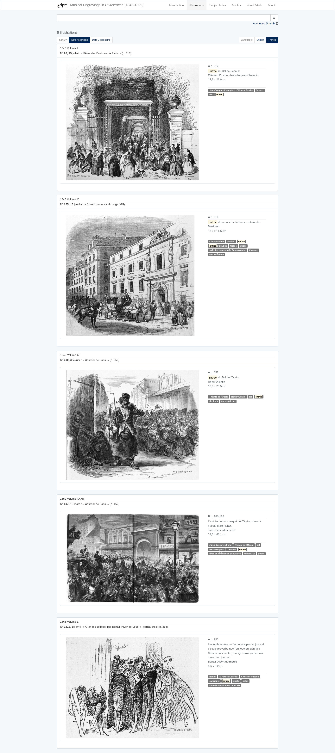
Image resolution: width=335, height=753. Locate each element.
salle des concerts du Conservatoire (227, 250)
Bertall (212, 677)
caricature (214, 681)
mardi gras (249, 553)
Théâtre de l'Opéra (218, 397)
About (271, 5)
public (243, 246)
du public (218, 246)
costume (231, 549)
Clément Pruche (245, 90)
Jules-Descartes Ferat (220, 545)
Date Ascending (79, 40)
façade (233, 246)
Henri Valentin (238, 397)
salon (245, 681)
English (260, 40)
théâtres (253, 250)
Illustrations (197, 5)
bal (210, 94)
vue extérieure (216, 254)
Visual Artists (254, 5)
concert (231, 241)
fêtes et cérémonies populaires (225, 553)
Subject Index (217, 5)
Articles (236, 5)
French (272, 40)
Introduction (176, 5)
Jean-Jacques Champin (221, 90)
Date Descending (101, 40)
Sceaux (259, 90)
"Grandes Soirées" (228, 677)
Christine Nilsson (250, 677)
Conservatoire (216, 241)
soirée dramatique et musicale (224, 685)
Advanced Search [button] (264, 23)
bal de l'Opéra (216, 549)
